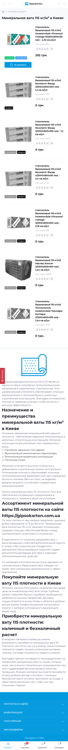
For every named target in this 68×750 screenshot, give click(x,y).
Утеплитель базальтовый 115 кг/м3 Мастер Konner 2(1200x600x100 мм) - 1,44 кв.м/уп (48, 263)
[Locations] (58, 3)
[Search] (9, 3)
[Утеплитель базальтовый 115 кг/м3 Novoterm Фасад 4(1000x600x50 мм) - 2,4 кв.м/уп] (19, 178)
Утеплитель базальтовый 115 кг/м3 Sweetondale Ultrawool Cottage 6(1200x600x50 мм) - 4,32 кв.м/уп (49, 33)
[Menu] (4, 3)
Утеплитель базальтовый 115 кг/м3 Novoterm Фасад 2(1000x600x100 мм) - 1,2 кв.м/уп (48, 83)
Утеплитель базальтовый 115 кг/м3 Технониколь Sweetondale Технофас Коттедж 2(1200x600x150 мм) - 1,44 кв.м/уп (49, 311)
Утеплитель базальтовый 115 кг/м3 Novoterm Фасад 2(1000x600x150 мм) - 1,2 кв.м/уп (49, 128)
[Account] (64, 3)
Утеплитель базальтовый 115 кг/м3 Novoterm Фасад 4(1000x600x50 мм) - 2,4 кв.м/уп (48, 172)
